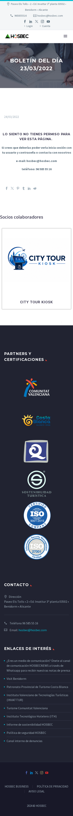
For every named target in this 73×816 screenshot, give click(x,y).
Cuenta (46, 26)
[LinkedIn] (31, 21)
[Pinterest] (17, 188)
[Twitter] (37, 21)
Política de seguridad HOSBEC (26, 733)
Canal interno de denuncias (24, 741)
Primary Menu (65, 36)
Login (29, 26)
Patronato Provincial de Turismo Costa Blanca (37, 687)
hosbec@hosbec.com (50, 15)
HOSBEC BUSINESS (17, 786)
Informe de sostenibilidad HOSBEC (30, 724)
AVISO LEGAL (37, 791)
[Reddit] (34, 188)
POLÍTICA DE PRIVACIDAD (52, 786)
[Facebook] (25, 21)
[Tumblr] (23, 188)
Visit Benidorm (16, 679)
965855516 (20, 15)
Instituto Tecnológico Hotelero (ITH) (32, 716)
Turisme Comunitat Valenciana (27, 708)
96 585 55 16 (30, 623)
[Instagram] (42, 21)
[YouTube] (48, 21)
